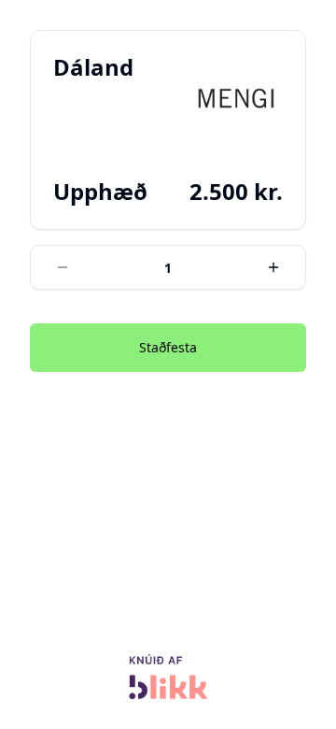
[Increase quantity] (273, 267)
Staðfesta (168, 347)
